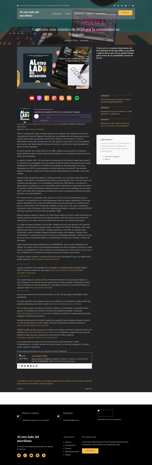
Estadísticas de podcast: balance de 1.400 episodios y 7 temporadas (116, 112)
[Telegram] (22, 366)
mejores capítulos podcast (68, 381)
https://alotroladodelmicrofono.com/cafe (32, 325)
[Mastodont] (25, 366)
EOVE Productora (69, 361)
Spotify (41, 129)
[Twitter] (19, 366)
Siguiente (88, 389)
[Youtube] (31, 366)
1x (48, 117)
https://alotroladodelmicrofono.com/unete (65, 304)
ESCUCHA (125, 12)
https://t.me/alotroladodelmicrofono (45, 259)
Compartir (44, 120)
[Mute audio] (41, 117)
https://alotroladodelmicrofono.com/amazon (41, 332)
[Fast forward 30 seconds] (52, 117)
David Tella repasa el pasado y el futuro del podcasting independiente (116, 100)
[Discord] (36, 366)
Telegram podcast (46, 384)
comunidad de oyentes (25, 381)
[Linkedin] (34, 366)
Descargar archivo (24, 124)
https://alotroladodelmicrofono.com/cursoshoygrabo (37, 337)
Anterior (20, 389)
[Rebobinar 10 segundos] (44, 117)
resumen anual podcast (30, 384)
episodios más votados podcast (46, 381)
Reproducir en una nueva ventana (46, 124)
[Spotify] (28, 366)
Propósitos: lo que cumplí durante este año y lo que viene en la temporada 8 (115, 124)
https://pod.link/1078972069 (41, 288)
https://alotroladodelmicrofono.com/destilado (34, 313)
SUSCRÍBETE (90, 451)
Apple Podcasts (31, 129)
